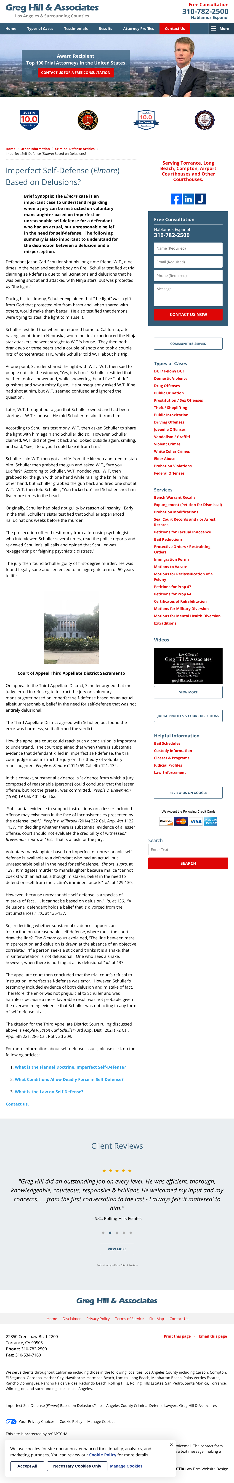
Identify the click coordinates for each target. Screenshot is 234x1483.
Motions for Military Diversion (181, 608)
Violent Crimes (167, 444)
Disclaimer (72, 1318)
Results (105, 28)
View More (117, 1249)
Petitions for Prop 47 (172, 586)
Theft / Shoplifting (170, 407)
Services (163, 490)
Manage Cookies (101, 1421)
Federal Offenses (169, 473)
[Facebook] (176, 199)
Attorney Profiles (138, 28)
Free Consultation (174, 219)
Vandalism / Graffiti (172, 436)
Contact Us (175, 28)
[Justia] (200, 199)
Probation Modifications (176, 511)
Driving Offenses (169, 422)
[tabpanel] (117, 1194)
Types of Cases (40, 28)
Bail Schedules (167, 743)
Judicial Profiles (168, 765)
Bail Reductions (168, 539)
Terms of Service (129, 1318)
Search (188, 863)
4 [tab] (123, 1232)
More (224, 28)
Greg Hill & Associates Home (52, 11)
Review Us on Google (188, 793)
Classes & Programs (171, 757)
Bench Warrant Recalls (174, 497)
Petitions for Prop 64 (172, 594)
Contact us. (17, 1104)
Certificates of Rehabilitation (180, 601)
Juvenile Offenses (170, 429)
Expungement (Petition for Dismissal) (188, 504)
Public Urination (169, 392)
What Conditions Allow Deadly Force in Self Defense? (69, 1079)
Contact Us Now (188, 314)
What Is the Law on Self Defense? (49, 1091)
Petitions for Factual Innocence (182, 532)
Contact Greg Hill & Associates (205, 11)
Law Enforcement (170, 772)
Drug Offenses (167, 385)
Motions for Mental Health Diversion (187, 615)
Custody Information (173, 750)
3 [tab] (117, 1232)
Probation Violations (173, 465)
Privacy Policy (98, 1318)
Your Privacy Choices (37, 1421)
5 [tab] (130, 1232)
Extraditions (165, 623)
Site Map (156, 1318)
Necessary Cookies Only (77, 1466)
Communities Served (188, 343)
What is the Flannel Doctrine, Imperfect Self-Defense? (70, 1067)
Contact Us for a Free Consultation (75, 72)
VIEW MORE (188, 692)
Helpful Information (176, 736)
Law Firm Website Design (199, 1468)
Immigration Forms (171, 559)
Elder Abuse (164, 458)
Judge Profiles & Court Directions (188, 716)
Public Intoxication (171, 414)
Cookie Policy (71, 1421)
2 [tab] (110, 1232)
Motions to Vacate (170, 566)
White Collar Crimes (172, 451)
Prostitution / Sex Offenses (178, 400)
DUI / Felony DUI (169, 371)
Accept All (27, 1466)
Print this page (177, 1336)
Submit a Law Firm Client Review (117, 1265)
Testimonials (76, 28)
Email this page (213, 1336)
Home (10, 28)
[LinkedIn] (188, 199)
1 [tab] (103, 1232)
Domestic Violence (170, 378)
